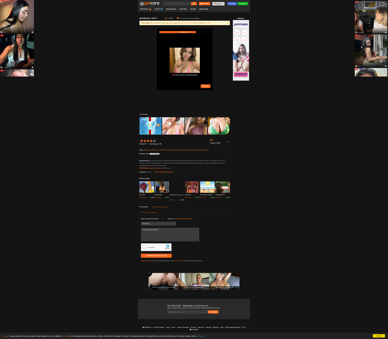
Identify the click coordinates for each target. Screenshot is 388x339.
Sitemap (208, 327)
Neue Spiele (203, 9)
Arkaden (154, 150)
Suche (173, 327)
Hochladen (205, 3)
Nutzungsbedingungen (233, 327)
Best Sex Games (158, 327)
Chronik (193, 9)
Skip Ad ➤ (205, 86)
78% (153, 197)
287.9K (219, 197)
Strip (201, 150)
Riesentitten (191, 150)
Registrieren (243, 3)
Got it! (379, 336)
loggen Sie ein (178, 261)
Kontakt (193, 327)
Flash (168, 150)
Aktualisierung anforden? (183, 219)
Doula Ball (188, 195)
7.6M (173, 200)
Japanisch (173, 150)
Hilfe (222, 327)
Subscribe (213, 312)
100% (182, 200)
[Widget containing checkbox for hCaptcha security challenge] (156, 247)
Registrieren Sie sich (147, 261)
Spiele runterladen (183, 327)
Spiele (197, 150)
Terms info (201, 336)
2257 (243, 327)
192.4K (189, 197)
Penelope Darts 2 (220, 195)
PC (205, 23)
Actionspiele (147, 150)
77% (198, 197)
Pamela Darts (158, 195)
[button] (218, 3)
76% (213, 197)
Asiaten (160, 150)
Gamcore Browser (186, 23)
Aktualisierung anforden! (163, 172)
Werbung (216, 327)
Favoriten (183, 9)
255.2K (159, 197)
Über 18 (206, 150)
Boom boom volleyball (206, 195)
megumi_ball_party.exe (156, 168)
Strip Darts (142, 195)
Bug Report (147, 327)
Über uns (201, 327)
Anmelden (232, 3)
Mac (209, 23)
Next (227, 122)
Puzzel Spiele (182, 150)
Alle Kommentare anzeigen (160, 207)
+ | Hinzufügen (154, 154)
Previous (141, 122)
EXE (164, 150)
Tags (167, 327)
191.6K (204, 197)
